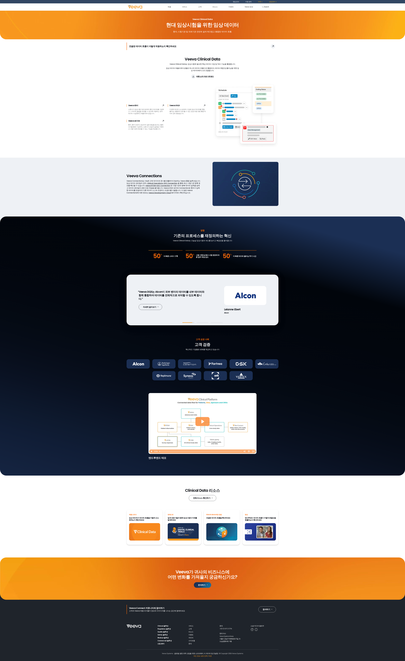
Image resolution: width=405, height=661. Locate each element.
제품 (169, 7)
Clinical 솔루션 (163, 626)
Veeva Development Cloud (159, 193)
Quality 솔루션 (163, 632)
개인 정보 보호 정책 (200, 656)
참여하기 (266, 609)
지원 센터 (248, 2)
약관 (210, 656)
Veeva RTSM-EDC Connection (157, 185)
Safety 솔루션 (163, 635)
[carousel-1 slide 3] (217, 322)
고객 (200, 7)
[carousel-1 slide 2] (203, 322)
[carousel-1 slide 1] (188, 322)
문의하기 (201, 585)
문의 (190, 644)
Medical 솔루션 (163, 638)
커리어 (191, 638)
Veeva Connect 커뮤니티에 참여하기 (147, 608)
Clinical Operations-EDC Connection (162, 183)
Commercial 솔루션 (165, 641)
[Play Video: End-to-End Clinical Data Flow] (202, 421)
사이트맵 (192, 641)
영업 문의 (236, 2)
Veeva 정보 (249, 7)
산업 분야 (161, 644)
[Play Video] (151, 451)
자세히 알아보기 (149, 305)
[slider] (200, 451)
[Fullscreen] (253, 451)
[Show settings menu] (249, 451)
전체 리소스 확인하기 (201, 498)
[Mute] (244, 451)
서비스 (184, 7)
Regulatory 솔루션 (164, 629)
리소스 (215, 7)
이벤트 (231, 7)
